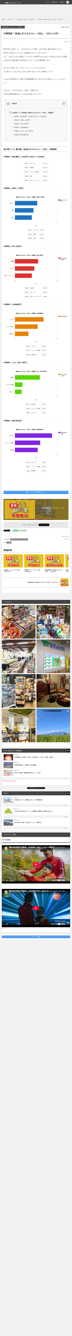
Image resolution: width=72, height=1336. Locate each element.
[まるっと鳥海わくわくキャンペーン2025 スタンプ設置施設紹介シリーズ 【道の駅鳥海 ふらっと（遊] (53, 622)
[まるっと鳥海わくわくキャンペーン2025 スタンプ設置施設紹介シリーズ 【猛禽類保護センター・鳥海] (19, 725)
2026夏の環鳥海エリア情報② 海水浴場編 (25, 765)
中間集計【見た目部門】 (21, 123)
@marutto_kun (32, 524)
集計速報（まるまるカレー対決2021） (13, 27)
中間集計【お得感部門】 (21, 127)
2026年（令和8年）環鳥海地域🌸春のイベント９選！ (27, 772)
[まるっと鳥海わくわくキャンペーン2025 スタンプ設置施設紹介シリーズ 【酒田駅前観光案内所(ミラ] (19, 691)
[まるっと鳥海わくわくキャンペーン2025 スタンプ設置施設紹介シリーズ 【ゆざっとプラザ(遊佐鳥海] (53, 656)
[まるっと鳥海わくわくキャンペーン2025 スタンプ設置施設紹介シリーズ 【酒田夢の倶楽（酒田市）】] (19, 622)
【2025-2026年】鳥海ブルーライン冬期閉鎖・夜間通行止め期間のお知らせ (33, 811)
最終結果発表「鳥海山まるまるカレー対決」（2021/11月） (54, 570)
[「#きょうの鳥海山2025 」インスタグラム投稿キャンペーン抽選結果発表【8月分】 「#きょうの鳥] (53, 725)
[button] (67, 2)
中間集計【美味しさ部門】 (22, 120)
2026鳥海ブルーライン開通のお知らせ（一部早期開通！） (29, 800)
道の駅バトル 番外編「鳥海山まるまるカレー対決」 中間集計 (33, 113)
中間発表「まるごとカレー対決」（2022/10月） (32, 570)
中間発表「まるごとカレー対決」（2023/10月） (12, 570)
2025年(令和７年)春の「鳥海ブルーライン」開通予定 (27, 822)
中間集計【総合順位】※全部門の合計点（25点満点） (31, 116)
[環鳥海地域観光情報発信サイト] (12, 2)
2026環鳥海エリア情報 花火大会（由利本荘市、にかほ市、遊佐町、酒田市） (34, 757)
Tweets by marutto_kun (9, 781)
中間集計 (9, 542)
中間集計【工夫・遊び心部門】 (23, 131)
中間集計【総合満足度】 (21, 134)
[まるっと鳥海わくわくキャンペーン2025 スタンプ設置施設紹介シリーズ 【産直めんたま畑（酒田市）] (19, 656)
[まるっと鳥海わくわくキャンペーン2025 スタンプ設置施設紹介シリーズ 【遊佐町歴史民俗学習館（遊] (53, 691)
